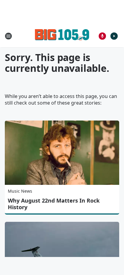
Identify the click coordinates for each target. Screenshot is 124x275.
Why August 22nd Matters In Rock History (54, 203)
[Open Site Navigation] (8, 36)
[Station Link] (62, 36)
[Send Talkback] (102, 36)
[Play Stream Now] (114, 36)
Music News (20, 191)
